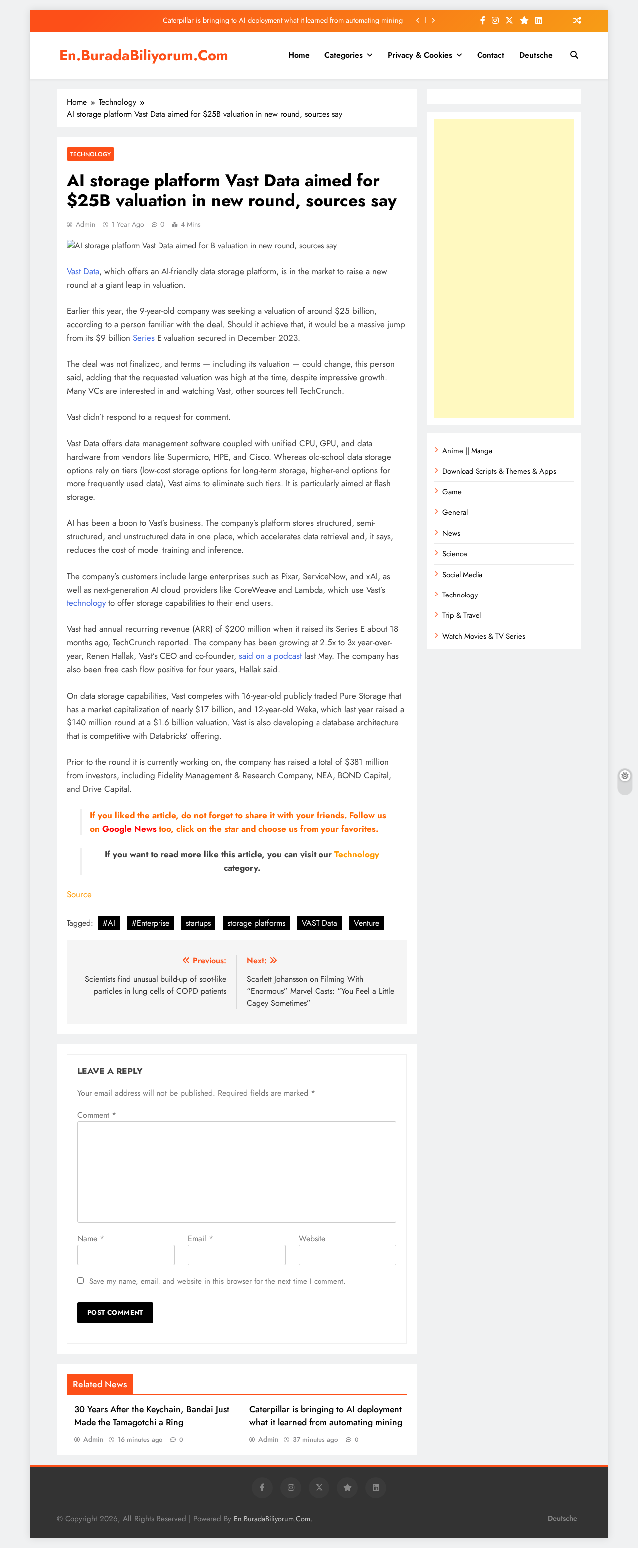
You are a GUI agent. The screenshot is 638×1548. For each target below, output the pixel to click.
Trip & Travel (461, 615)
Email (200, 1238)
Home (299, 55)
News (451, 533)
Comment (96, 1115)
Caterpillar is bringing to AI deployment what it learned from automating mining (283, 20)
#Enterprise (150, 923)
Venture (366, 923)
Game (452, 491)
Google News (129, 828)
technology (86, 603)
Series (144, 338)
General (455, 512)
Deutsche (536, 55)
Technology (90, 154)
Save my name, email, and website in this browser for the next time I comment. (217, 1281)
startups (198, 923)
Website (312, 1238)
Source (79, 894)
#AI (109, 923)
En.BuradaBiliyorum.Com (143, 55)
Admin (85, 224)
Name (90, 1238)
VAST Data (319, 923)
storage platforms (256, 923)
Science (454, 553)
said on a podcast (269, 656)
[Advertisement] (504, 268)
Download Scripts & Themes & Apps (499, 471)
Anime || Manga (467, 450)
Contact (490, 55)
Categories (343, 55)
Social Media (462, 574)
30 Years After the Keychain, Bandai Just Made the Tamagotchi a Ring (151, 1416)
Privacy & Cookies (420, 55)
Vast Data (83, 271)
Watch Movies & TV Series (483, 636)
